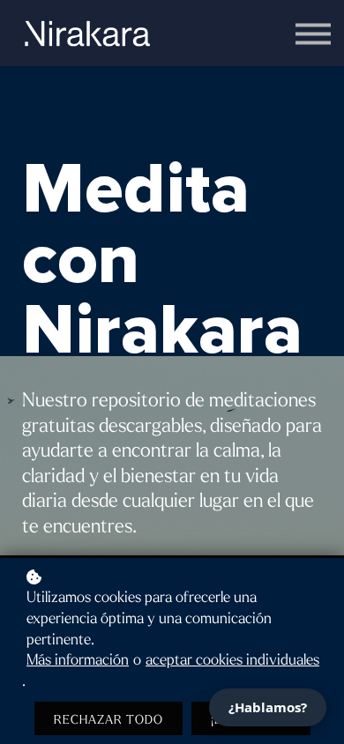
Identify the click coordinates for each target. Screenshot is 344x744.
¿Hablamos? (267, 707)
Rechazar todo (108, 719)
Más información (77, 660)
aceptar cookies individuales (232, 660)
